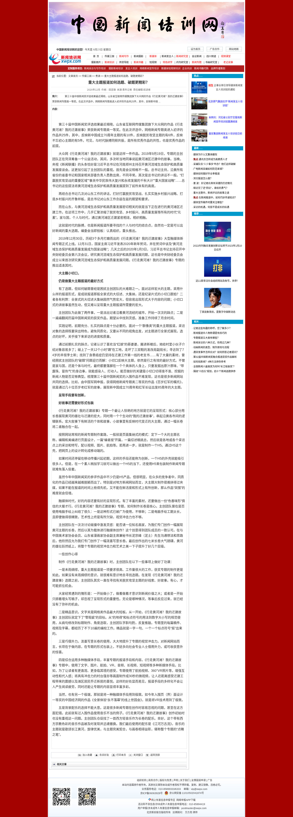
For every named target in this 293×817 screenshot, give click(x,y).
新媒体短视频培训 (170, 68)
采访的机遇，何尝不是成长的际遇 (211, 207)
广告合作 (214, 49)
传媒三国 (109, 56)
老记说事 (228, 62)
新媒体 (153, 56)
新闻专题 (197, 62)
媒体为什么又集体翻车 (205, 154)
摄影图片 (95, 62)
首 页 (95, 56)
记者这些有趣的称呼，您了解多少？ (212, 328)
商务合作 (153, 780)
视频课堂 (226, 56)
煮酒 (97, 76)
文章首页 (73, 76)
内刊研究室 (182, 62)
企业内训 (186, 68)
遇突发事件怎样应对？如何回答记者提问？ (216, 352)
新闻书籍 (138, 62)
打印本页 (121, 755)
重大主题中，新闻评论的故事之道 (211, 192)
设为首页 (195, 49)
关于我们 (185, 780)
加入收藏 (87, 755)
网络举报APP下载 (186, 800)
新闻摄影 (138, 56)
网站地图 (234, 49)
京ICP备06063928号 (151, 793)
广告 (209, 780)
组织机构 (141, 780)
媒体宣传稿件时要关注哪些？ (208, 202)
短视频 (153, 62)
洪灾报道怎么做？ (202, 178)
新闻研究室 (182, 56)
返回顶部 (155, 755)
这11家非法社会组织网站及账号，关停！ (217, 281)
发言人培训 (132, 68)
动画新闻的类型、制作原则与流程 (211, 347)
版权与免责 (166, 780)
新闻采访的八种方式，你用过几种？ (212, 342)
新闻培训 (109, 62)
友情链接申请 (198, 780)
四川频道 (211, 56)
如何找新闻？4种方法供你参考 (209, 361)
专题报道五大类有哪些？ (206, 337)
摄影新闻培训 (116, 68)
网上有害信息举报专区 (163, 800)
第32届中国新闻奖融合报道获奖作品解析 (215, 357)
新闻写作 (124, 56)
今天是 (83, 49)
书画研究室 (211, 62)
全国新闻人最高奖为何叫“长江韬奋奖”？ (214, 366)
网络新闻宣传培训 (149, 68)
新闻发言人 (168, 56)
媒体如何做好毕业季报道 (206, 173)
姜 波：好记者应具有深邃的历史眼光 (212, 183)
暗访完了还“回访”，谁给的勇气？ (210, 188)
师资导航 (124, 62)
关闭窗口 (138, 755)
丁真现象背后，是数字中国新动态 (217, 312)
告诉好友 (104, 755)
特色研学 (167, 62)
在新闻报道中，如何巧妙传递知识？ (218, 197)
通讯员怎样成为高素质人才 (213, 159)
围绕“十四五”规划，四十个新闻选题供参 (214, 371)
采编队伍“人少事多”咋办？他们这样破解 (214, 164)
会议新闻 (197, 56)
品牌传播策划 (217, 68)
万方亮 (188, 812)
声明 (175, 780)
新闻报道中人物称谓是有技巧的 (210, 333)
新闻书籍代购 (200, 68)
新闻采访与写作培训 (95, 68)
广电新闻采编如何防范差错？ (208, 169)
